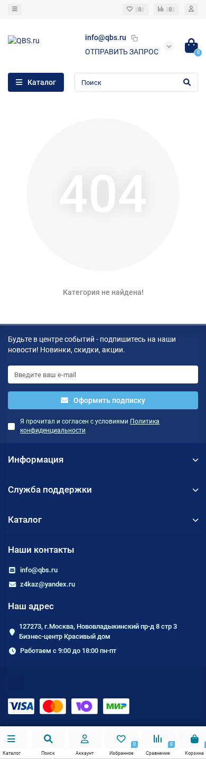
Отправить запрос (121, 51)
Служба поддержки (50, 489)
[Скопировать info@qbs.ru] (134, 38)
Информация (35, 459)
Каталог (25, 519)
